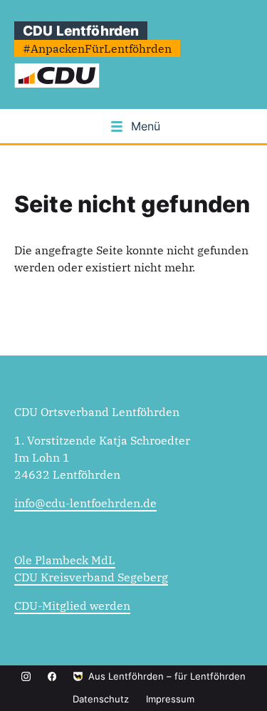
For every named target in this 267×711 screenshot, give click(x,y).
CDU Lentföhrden (81, 30)
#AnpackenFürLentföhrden (97, 48)
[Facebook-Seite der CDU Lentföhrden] (52, 676)
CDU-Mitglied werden (72, 605)
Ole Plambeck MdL (64, 560)
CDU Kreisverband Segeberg (91, 577)
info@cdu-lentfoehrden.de (85, 503)
